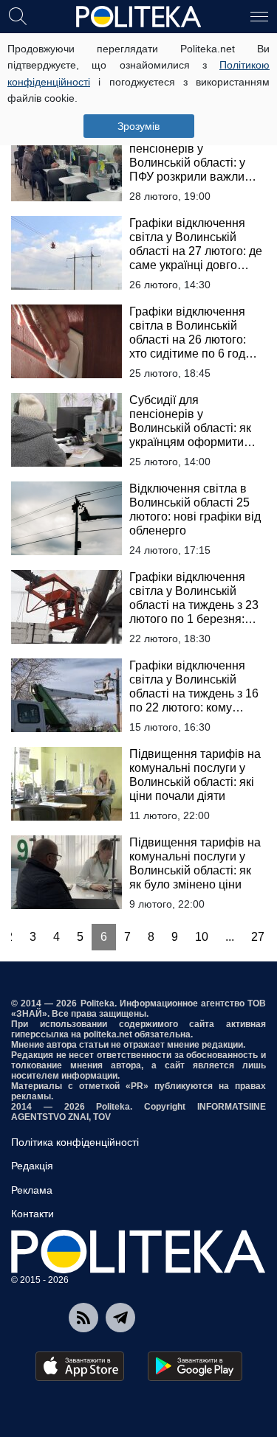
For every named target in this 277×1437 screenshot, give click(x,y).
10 (201, 936)
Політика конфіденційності (75, 1142)
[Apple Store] (80, 1366)
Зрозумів (138, 126)
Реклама (31, 1190)
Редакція (32, 1166)
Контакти (32, 1213)
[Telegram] (120, 1317)
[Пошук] (18, 15)
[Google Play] (195, 1366)
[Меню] (259, 15)
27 (257, 936)
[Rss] (83, 1317)
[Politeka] (139, 17)
